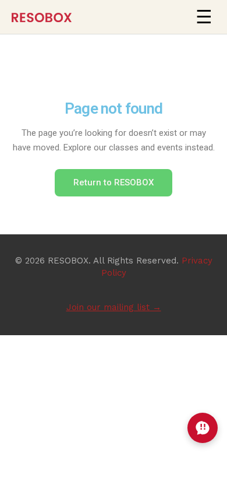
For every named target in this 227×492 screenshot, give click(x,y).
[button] (203, 17)
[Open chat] (202, 428)
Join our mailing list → (113, 307)
